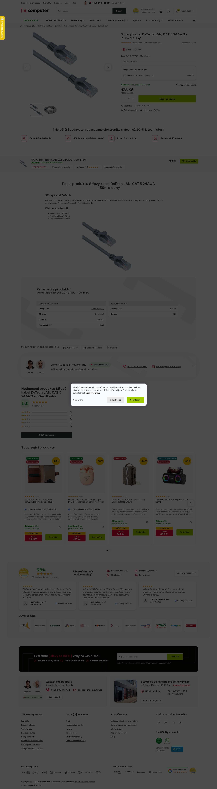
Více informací (93, 393)
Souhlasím (135, 400)
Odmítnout (115, 400)
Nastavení (78, 400)
